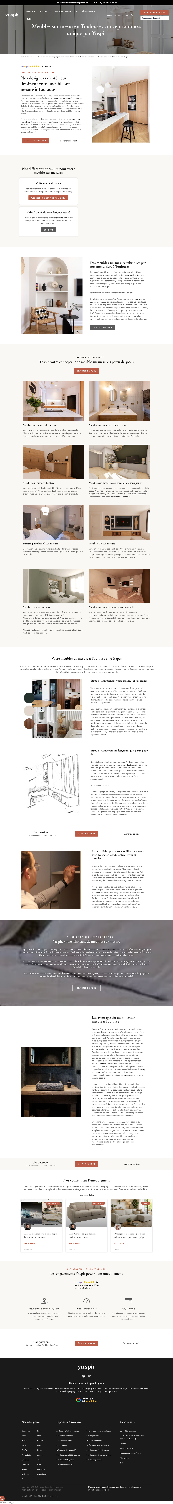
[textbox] (155, 18)
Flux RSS (42, 1496)
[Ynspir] (12, 15)
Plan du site (52, 1496)
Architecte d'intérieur (26, 57)
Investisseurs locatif (118, 15)
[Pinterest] (83, 1376)
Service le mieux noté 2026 (86, 1285)
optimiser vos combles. (121, 496)
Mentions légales (29, 1496)
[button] (68, 141)
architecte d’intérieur (63, 217)
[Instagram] (90, 1376)
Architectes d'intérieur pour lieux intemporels (41, 1489)
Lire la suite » (29, 1243)
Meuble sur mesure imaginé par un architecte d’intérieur (57, 57)
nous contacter (153, 12)
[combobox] (154, 18)
